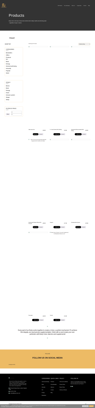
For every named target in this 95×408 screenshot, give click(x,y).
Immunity (8, 68)
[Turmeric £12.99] (59, 273)
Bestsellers (9, 53)
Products (8, 57)
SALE (7, 73)
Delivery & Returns (63, 389)
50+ (7, 59)
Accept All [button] (91, 406)
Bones (8, 86)
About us (73, 5)
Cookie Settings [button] (85, 406)
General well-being (11, 66)
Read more (36, 134)
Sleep (7, 99)
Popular (8, 70)
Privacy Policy (62, 384)
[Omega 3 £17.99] (59, 180)
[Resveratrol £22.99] (38, 273)
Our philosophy (67, 5)
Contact (84, 5)
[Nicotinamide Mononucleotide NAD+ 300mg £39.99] (80, 87)
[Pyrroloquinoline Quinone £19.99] (80, 180)
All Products (60, 5)
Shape (8, 97)
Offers (7, 55)
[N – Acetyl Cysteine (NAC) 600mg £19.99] (59, 87)
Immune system (10, 95)
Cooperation (79, 5)
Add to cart (57, 134)
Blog (89, 5)
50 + (42, 389)
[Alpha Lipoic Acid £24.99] (38, 87)
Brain (7, 61)
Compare (40, 134)
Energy (8, 64)
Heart (7, 92)
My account (92, 5)
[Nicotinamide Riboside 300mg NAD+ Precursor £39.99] (38, 180)
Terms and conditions (64, 381)
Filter (8, 114)
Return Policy (62, 387)
